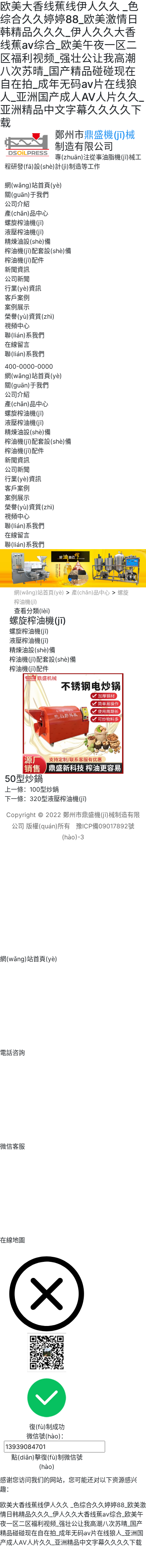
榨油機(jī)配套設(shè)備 (38, 251)
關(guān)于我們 (27, 194)
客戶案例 (17, 298)
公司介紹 (17, 204)
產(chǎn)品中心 (26, 213)
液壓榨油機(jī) (24, 232)
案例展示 (17, 307)
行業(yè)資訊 (23, 288)
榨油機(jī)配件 (24, 260)
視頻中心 (17, 326)
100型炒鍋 (44, 789)
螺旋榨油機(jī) (24, 223)
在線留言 (17, 344)
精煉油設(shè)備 (28, 241)
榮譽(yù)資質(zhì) (30, 316)
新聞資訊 (17, 269)
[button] (70, 579)
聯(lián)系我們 (24, 335)
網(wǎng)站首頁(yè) (33, 185)
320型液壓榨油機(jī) (58, 799)
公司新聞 (17, 279)
